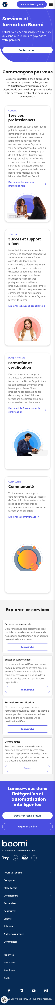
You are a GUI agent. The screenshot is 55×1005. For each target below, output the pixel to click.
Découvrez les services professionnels (21, 184)
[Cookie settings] (4, 1000)
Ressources (10, 911)
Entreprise (9, 903)
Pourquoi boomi (13, 872)
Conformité (9, 962)
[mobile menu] (51, 4)
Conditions (9, 970)
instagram (46, 990)
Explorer (28, 768)
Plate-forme (10, 888)
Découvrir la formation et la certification (24, 410)
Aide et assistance (14, 934)
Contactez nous (27, 50)
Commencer (10, 941)
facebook (8, 990)
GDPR (7, 977)
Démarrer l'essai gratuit (32, 4)
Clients (8, 918)
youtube (33, 990)
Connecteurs (11, 895)
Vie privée (9, 954)
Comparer (9, 880)
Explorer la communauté (22, 516)
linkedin (21, 990)
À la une (8, 926)
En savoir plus (27, 647)
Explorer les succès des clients (25, 305)
